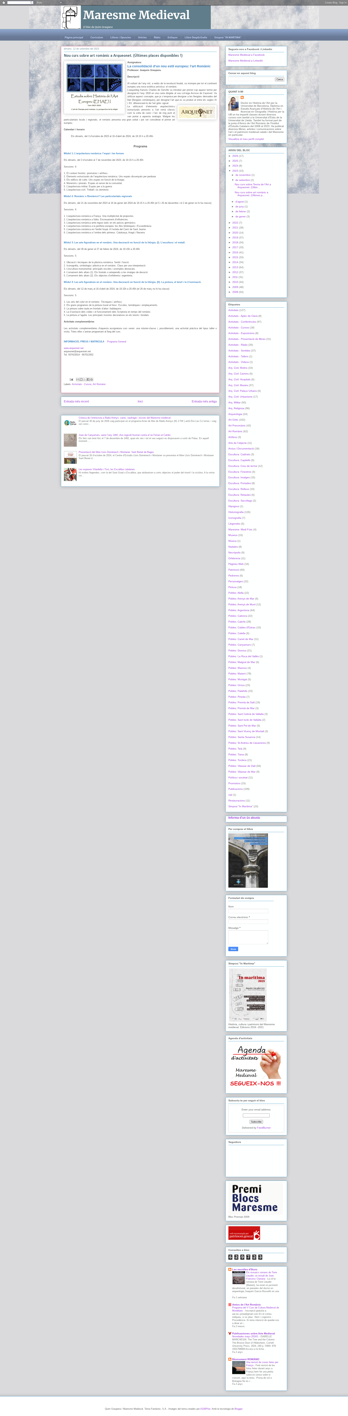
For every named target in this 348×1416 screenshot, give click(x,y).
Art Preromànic (237, 425)
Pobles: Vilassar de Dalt (242, 765)
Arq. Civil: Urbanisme (240, 396)
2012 (235, 272)
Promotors (234, 783)
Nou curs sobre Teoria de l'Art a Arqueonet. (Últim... (253, 186)
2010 (235, 282)
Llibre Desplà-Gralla (196, 37)
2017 (235, 247)
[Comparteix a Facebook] (88, 379)
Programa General (116, 341)
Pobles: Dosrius (237, 650)
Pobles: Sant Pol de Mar (242, 725)
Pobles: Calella (236, 633)
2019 (235, 237)
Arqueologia (235, 414)
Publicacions (235, 788)
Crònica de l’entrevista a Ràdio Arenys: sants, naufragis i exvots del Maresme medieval (125, 417)
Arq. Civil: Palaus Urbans (242, 390)
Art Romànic (99, 384)
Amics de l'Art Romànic (246, 1304)
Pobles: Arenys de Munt (242, 604)
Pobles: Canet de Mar (240, 639)
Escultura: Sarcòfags (240, 500)
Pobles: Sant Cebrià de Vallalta (246, 714)
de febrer (241, 211)
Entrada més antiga (204, 401)
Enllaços (172, 37)
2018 (235, 242)
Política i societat (238, 777)
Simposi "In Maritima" (240, 806)
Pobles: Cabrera (237, 615)
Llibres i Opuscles (120, 37)
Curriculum (96, 37)
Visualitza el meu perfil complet (246, 139)
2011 (235, 277)
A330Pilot (205, 1408)
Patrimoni (233, 569)
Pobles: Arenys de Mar (241, 598)
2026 (235, 155)
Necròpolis (234, 552)
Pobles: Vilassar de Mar (242, 771)
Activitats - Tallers (238, 356)
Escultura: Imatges (239, 477)
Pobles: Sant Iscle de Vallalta (244, 719)
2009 (235, 287)
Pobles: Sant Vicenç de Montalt (246, 731)
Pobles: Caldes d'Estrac (242, 627)
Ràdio (157, 37)
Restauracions (236, 800)
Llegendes (234, 523)
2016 (235, 252)
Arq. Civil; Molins (237, 367)
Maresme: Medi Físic (240, 529)
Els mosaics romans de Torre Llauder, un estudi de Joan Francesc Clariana (261, 1275)
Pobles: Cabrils (237, 621)
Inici (140, 401)
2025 (235, 160)
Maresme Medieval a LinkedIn (245, 60)
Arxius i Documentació (241, 448)
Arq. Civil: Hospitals (239, 379)
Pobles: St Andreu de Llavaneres (247, 742)
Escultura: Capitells (239, 460)
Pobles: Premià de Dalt (241, 702)
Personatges (235, 581)
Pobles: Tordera (237, 760)
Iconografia (234, 517)
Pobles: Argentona (238, 610)
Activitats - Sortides (239, 350)
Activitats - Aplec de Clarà (243, 315)
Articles (142, 37)
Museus (232, 535)
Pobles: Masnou (237, 667)
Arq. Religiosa (236, 408)
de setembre (243, 180)
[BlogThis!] (81, 379)
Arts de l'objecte (237, 442)
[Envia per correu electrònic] (78, 379)
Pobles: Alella (236, 592)
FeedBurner (264, 1127)
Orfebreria (234, 558)
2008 (235, 291)
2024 (235, 165)
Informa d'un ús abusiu (244, 817)
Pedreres (233, 575)
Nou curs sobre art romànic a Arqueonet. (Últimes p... (251, 194)
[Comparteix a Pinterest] (91, 379)
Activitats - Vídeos (238, 362)
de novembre (243, 174)
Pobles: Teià (235, 748)
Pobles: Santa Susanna (241, 737)
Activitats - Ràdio (238, 344)
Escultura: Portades (239, 483)
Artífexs (232, 437)
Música (232, 540)
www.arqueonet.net (74, 348)
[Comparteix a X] (84, 379)
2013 (235, 267)
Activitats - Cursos (82, 384)
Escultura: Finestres (239, 471)
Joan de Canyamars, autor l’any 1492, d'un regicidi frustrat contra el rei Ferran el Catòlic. (125, 435)
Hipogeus (233, 506)
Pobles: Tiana (236, 754)
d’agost (240, 201)
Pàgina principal (74, 37)
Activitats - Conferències (242, 321)
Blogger (238, 1408)
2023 (235, 170)
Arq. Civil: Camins (238, 373)
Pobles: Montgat (237, 679)
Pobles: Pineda (237, 696)
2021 (235, 227)
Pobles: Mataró (237, 673)
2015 (235, 257)
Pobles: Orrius (236, 685)
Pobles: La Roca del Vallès (243, 656)
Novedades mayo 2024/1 (245, 1336)
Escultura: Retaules (239, 494)
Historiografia (236, 512)
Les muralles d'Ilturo (244, 1269)
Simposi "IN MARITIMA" (227, 37)
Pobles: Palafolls (237, 690)
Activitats (233, 310)
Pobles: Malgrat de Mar (241, 662)
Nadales (233, 546)
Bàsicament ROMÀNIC (246, 1359)
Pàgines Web (236, 563)
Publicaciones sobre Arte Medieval (253, 1333)
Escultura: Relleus (238, 489)
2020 (235, 232)
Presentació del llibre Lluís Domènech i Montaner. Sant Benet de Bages (116, 452)
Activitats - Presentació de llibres (247, 338)
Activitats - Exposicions (241, 333)
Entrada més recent (76, 401)
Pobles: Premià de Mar (241, 708)
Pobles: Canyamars (239, 644)
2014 (235, 262)
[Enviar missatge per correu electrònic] (71, 379)
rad (230, 794)
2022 (235, 222)
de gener (240, 216)
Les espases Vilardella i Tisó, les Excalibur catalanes (107, 469)
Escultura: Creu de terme (242, 466)
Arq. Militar (234, 402)
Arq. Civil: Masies (238, 385)
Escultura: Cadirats (239, 454)
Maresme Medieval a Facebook (246, 54)
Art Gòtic (233, 419)
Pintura (232, 587)
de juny (240, 206)
